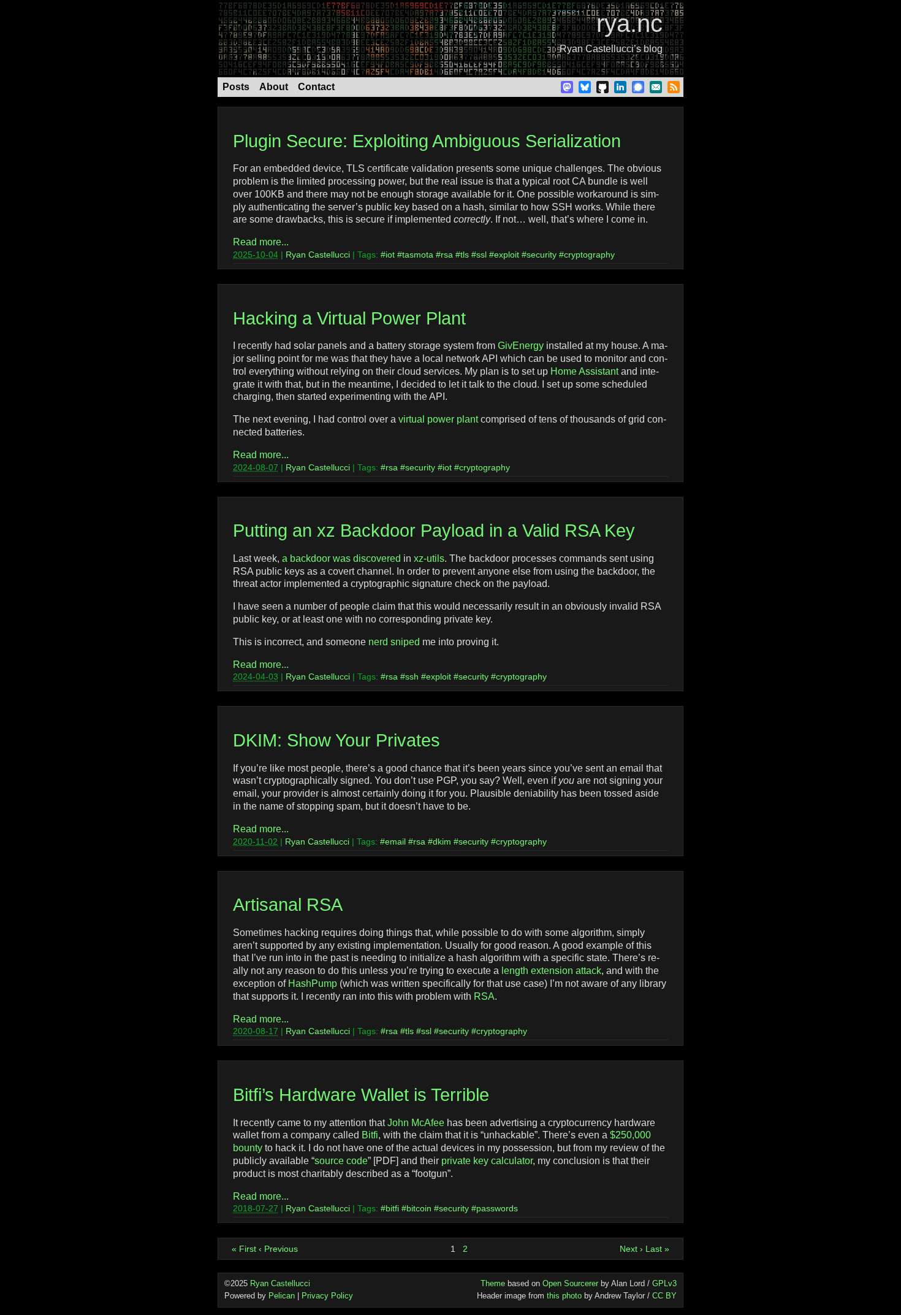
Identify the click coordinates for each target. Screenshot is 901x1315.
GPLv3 (664, 1283)
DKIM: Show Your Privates (336, 740)
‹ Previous (278, 1249)
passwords (497, 1208)
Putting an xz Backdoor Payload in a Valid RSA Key (434, 530)
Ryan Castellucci (318, 254)
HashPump (312, 983)
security (542, 254)
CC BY (664, 1295)
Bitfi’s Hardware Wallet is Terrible (361, 1095)
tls (464, 254)
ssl (481, 254)
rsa (447, 254)
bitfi (392, 1208)
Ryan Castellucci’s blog (611, 49)
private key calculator (487, 1161)
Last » (657, 1249)
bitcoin (418, 1208)
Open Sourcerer (570, 1283)
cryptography (589, 254)
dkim (442, 841)
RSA (484, 996)
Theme (493, 1283)
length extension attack (551, 970)
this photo (564, 1295)
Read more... (261, 242)
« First (244, 1249)
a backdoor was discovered (341, 558)
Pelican (281, 1295)
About (273, 87)
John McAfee (415, 1123)
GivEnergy (521, 345)
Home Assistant (584, 371)
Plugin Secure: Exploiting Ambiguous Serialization (427, 141)
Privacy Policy (327, 1295)
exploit (506, 254)
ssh (412, 676)
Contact (316, 87)
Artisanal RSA (288, 904)
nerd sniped (394, 642)
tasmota (417, 254)
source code (341, 1161)
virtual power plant (438, 419)
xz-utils (429, 558)
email (395, 841)
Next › (631, 1249)
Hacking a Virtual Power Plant (349, 318)
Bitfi (370, 1135)
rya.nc (629, 23)
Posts (235, 87)
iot (390, 254)
